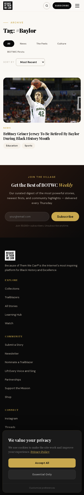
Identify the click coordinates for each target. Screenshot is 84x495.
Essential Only (42, 474)
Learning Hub (13, 314)
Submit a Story (14, 345)
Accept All (42, 463)
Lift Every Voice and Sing (20, 371)
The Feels (42, 43)
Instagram (11, 418)
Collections (12, 288)
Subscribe (62, 5)
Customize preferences (42, 487)
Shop (8, 397)
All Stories (11, 306)
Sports (28, 145)
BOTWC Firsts (15, 51)
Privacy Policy (40, 452)
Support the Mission (17, 388)
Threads (10, 427)
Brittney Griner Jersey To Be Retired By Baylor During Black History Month (41, 136)
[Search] (46, 5)
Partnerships (13, 379)
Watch (9, 323)
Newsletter (12, 353)
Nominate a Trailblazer (19, 362)
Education (12, 145)
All (8, 43)
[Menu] (77, 5)
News (23, 43)
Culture (61, 43)
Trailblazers (12, 297)
